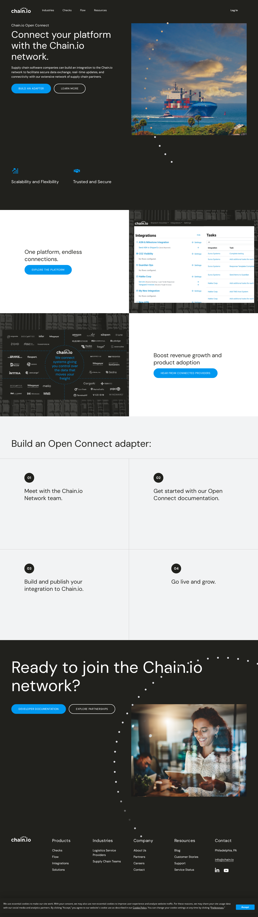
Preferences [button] (217, 907)
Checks (67, 10)
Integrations (60, 863)
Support (179, 863)
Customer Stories (186, 857)
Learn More (69, 88)
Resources (100, 10)
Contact (139, 870)
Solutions (58, 870)
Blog (177, 850)
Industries (48, 10)
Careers (139, 863)
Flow (83, 10)
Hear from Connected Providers (185, 373)
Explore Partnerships (92, 709)
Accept (245, 907)
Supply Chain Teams (107, 861)
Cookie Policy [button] (140, 907)
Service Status (184, 870)
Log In (234, 10)
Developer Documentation (39, 709)
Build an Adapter (31, 88)
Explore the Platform (48, 269)
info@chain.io (224, 860)
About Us (140, 850)
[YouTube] (226, 870)
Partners (139, 857)
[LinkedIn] (217, 870)
